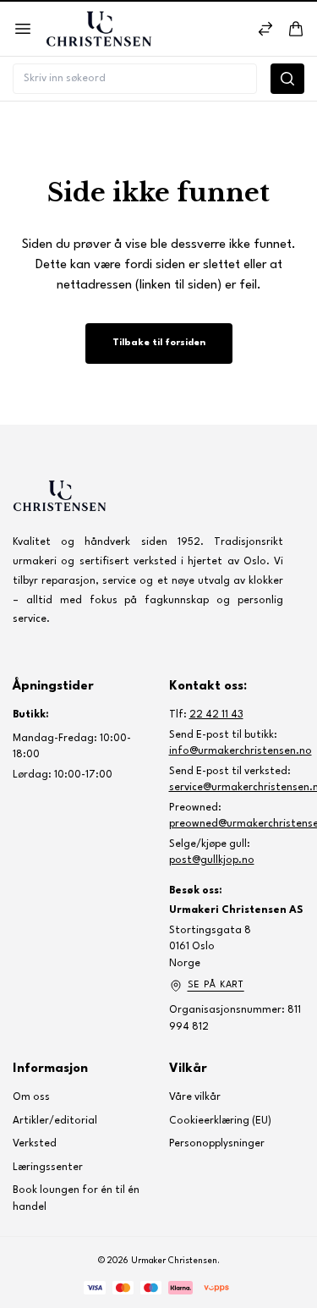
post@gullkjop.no (211, 860)
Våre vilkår (195, 1097)
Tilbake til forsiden (158, 343)
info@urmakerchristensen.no (240, 751)
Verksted (35, 1144)
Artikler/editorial (55, 1121)
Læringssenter (48, 1167)
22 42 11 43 (216, 715)
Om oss (31, 1097)
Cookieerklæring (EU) (220, 1121)
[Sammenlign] (265, 28)
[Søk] (287, 78)
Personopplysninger (217, 1144)
